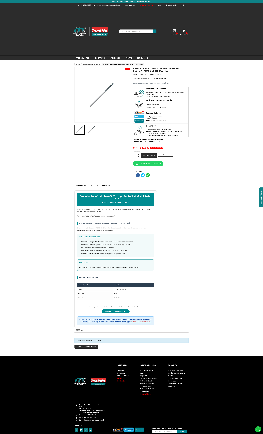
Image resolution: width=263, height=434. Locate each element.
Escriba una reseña (159, 79)
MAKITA (158, 74)
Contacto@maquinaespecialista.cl (91, 420)
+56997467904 (92, 417)
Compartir (138, 175)
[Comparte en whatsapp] (148, 175)
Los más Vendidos (123, 376)
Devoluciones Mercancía (176, 373)
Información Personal (175, 371)
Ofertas (119, 378)
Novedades (121, 373)
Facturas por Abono (175, 378)
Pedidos (170, 376)
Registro (183, 5)
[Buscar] (154, 31)
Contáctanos (144, 391)
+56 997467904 (145, 322)
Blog (159, 5)
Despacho (143, 376)
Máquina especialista (147, 371)
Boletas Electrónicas (147, 389)
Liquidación (121, 381)
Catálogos (120, 371)
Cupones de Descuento (176, 384)
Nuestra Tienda (129, 5)
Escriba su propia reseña (86, 347)
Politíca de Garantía (147, 384)
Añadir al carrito (149, 155)
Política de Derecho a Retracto (150, 378)
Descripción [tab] (81, 186)
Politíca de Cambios (147, 381)
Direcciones (172, 381)
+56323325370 (91, 415)
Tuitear (143, 175)
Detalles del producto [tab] (101, 186)
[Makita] (90, 31)
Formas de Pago (145, 386)
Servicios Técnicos (146, 5)
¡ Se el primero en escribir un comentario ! (89, 340)
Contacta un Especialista (150, 164)
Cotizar (165, 155)
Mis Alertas (171, 386)
